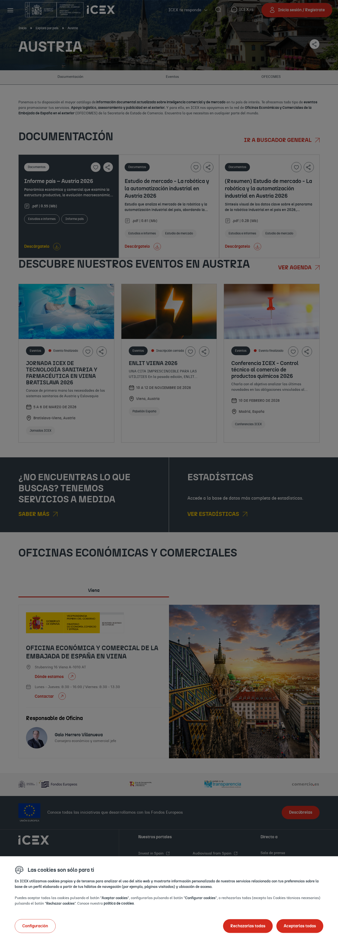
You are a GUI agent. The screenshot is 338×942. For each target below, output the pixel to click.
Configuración (35, 926)
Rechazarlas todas (247, 926)
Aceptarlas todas (300, 926)
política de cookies (119, 903)
